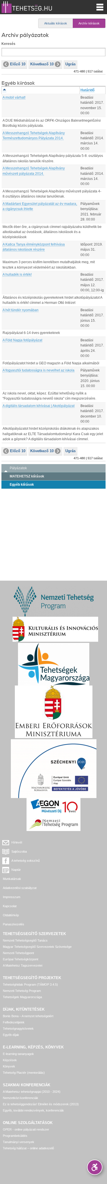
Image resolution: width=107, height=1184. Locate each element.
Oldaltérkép (11, 915)
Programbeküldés (15, 1135)
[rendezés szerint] (4, 90)
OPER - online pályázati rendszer (26, 1129)
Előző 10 (17, 64)
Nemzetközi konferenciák (20, 1098)
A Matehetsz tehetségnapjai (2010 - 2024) (31, 1091)
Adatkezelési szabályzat (20, 888)
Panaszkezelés (13, 924)
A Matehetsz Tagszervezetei (22, 965)
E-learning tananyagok (18, 1054)
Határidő (87, 90)
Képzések (10, 1060)
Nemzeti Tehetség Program (22, 990)
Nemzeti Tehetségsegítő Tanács (25, 940)
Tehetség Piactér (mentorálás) (24, 1072)
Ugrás (70, 64)
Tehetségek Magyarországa (22, 997)
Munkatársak (12, 878)
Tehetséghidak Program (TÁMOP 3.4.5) (30, 984)
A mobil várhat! (14, 97)
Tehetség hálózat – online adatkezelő (28, 1148)
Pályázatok (18, 468)
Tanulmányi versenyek (18, 1142)
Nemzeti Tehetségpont (18, 953)
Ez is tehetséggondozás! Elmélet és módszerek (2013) (41, 1104)
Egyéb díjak (11, 1034)
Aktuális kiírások (55, 23)
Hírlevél (16, 842)
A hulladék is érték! (17, 274)
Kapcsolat (10, 906)
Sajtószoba (19, 851)
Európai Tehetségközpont (20, 959)
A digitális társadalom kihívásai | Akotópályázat (38, 406)
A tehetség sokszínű (25, 860)
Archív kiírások (89, 23)
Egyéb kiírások (22, 485)
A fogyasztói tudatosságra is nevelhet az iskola (38, 370)
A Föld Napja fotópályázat (22, 340)
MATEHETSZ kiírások (27, 476)
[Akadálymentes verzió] (94, 1167)
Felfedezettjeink (14, 1022)
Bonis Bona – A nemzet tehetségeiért (28, 1016)
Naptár (16, 869)
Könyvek (9, 1066)
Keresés (8, 43)
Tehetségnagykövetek (18, 1028)
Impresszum (11, 897)
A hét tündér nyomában (21, 310)
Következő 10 (42, 64)
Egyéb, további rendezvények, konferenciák (33, 1110)
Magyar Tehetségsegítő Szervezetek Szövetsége (37, 946)
